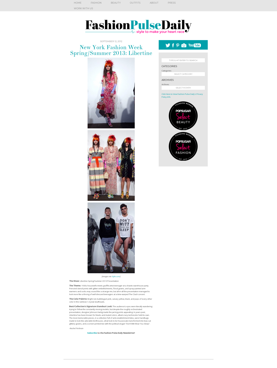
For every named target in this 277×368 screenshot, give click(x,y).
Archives (165, 84)
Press (172, 2)
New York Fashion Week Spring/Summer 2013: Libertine (111, 50)
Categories (166, 70)
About (154, 2)
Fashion (96, 2)
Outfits (135, 2)
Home (78, 2)
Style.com (116, 276)
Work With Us (83, 8)
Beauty (116, 2)
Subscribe (92, 333)
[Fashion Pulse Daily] (138, 25)
